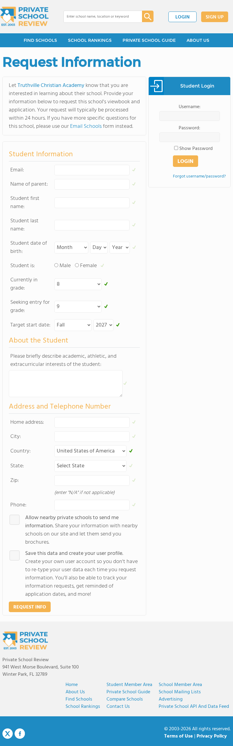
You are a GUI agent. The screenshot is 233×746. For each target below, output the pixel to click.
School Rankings (83, 706)
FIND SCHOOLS (40, 40)
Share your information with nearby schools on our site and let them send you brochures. (81, 530)
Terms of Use (178, 736)
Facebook (19, 733)
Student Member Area (129, 684)
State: (17, 466)
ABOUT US (198, 40)
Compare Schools (124, 699)
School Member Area (180, 684)
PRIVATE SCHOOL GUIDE (149, 40)
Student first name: (24, 202)
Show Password (196, 148)
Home (72, 684)
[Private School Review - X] (7, 733)
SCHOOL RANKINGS (90, 40)
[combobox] (98, 17)
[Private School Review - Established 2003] (24, 16)
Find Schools (79, 699)
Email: (17, 170)
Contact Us (118, 706)
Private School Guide (128, 692)
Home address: (27, 422)
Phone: (18, 505)
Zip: (14, 480)
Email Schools (86, 126)
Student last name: (24, 225)
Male (65, 266)
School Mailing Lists (180, 692)
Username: (190, 107)
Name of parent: (29, 184)
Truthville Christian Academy (51, 85)
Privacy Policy (212, 736)
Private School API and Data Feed (194, 706)
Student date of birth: (28, 247)
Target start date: (30, 325)
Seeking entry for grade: (30, 306)
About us (75, 692)
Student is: (22, 265)
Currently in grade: (24, 284)
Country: (20, 451)
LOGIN (182, 17)
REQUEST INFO (29, 607)
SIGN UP (215, 17)
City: (15, 436)
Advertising (171, 699)
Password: (189, 128)
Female (88, 266)
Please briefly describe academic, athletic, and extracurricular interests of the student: (63, 360)
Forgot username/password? (199, 176)
